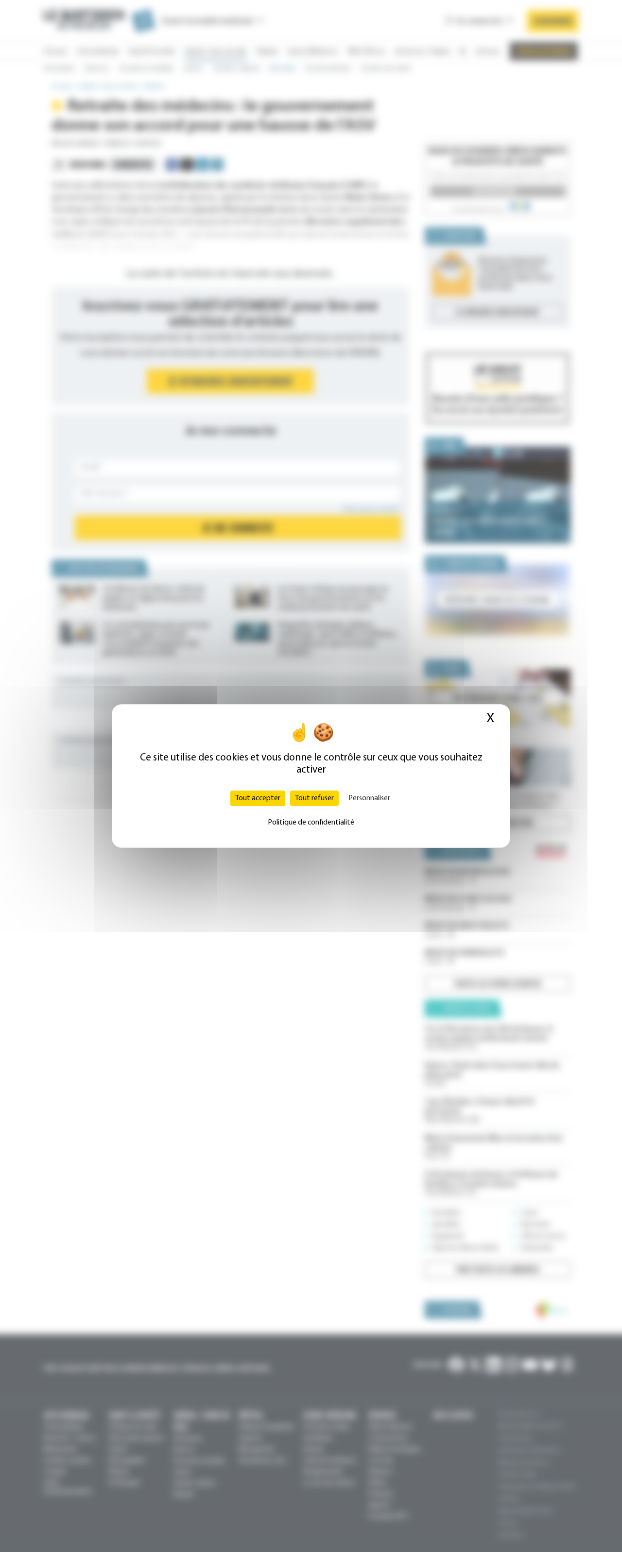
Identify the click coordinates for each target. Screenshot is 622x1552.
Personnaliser (369, 798)
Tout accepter (257, 798)
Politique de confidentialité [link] (311, 822)
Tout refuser (314, 798)
